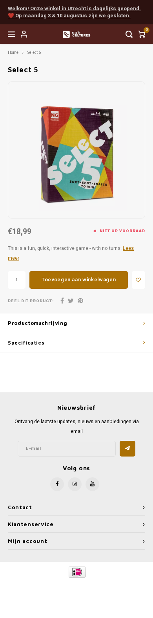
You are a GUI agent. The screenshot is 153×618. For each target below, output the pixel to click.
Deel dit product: (31, 301)
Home (13, 52)
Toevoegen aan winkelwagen (79, 279)
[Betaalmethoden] (77, 571)
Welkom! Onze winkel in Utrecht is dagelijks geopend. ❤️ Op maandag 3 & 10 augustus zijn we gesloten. (74, 12)
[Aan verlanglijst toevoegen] (138, 280)
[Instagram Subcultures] (75, 484)
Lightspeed (108, 585)
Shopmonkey (76, 591)
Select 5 (34, 52)
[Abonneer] (127, 449)
